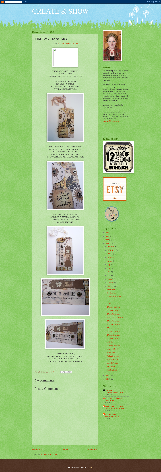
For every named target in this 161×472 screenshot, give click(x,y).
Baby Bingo (111, 366)
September (111, 257)
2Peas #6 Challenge (113, 324)
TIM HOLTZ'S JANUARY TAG (68, 44)
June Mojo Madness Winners (114, 408)
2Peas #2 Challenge (113, 331)
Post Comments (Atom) (49, 454)
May (109, 272)
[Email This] (61, 372)
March (109, 279)
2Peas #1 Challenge (113, 335)
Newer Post (37, 449)
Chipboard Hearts (112, 349)
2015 (107, 236)
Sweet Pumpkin (110, 400)
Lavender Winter (112, 363)
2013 (107, 243)
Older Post (93, 449)
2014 (107, 240)
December (111, 246)
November (111, 250)
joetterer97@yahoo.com (111, 121)
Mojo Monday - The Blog (114, 406)
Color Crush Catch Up (112, 416)
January (110, 286)
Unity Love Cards (112, 303)
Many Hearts (111, 300)
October (110, 254)
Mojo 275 (110, 342)
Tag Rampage (111, 293)
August (110, 261)
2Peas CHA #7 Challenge (115, 317)
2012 (107, 375)
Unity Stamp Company (113, 398)
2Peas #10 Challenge (113, 307)
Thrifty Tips (111, 289)
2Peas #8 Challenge (113, 314)
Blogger (90, 467)
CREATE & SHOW (60, 11)
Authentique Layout (113, 345)
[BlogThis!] (64, 372)
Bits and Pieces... (111, 414)
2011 (107, 379)
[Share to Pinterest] (70, 372)
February (110, 283)
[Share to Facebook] (68, 372)
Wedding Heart (112, 370)
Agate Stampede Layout (114, 296)
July (109, 264)
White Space (111, 352)
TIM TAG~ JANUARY (114, 359)
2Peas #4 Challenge (113, 328)
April (109, 275)
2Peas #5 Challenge (113, 338)
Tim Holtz (109, 390)
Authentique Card (113, 356)
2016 (107, 232)
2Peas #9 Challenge (113, 310)
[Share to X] (66, 372)
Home (65, 449)
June (109, 268)
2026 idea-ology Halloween (114, 392)
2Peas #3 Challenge (113, 321)
